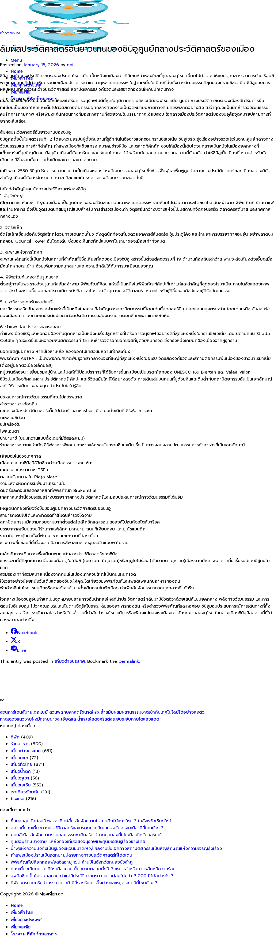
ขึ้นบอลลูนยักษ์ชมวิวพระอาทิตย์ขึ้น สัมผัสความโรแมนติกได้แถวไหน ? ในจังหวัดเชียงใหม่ (91, 821)
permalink (129, 661)
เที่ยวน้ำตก (21, 771)
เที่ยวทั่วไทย (21, 764)
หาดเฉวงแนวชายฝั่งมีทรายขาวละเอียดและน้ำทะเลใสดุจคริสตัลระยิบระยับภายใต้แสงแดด (79, 719)
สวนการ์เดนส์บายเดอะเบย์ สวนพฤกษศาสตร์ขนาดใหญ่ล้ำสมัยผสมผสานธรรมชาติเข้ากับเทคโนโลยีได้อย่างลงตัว (102, 712)
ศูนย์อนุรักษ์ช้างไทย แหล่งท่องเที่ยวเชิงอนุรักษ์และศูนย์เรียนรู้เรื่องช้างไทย (78, 841)
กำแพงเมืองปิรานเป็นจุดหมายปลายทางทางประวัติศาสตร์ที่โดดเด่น (71, 855)
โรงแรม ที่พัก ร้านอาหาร (34, 934)
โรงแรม (17, 799)
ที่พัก (15, 737)
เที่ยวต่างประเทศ (10, 33)
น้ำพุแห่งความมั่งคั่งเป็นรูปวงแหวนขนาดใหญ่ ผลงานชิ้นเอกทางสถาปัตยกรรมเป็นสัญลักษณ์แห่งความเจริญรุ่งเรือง (116, 848)
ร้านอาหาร (20, 744)
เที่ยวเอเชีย (21, 927)
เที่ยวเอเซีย (21, 785)
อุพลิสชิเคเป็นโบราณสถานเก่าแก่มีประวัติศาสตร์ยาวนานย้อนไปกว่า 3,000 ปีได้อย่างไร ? (92, 876)
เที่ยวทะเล (19, 758)
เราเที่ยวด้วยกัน (25, 792)
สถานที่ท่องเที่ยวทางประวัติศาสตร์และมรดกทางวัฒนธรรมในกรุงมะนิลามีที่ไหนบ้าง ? (87, 828)
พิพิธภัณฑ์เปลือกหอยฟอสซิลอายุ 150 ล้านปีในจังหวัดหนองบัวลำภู (72, 862)
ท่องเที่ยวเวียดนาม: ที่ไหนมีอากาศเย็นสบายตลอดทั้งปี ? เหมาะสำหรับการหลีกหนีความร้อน (93, 869)
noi (70, 65)
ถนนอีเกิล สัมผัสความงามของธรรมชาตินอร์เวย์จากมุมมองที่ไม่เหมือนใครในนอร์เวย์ (86, 835)
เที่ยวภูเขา (20, 778)
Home (17, 71)
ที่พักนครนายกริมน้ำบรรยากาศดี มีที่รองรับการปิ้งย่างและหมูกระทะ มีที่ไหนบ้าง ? (84, 883)
